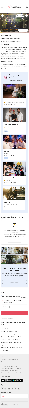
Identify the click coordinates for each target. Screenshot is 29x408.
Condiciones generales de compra (9, 361)
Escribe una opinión (14, 241)
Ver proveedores (14, 282)
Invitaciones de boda (12, 331)
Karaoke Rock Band (10, 178)
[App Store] (6, 381)
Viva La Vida (8, 100)
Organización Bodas (6, 345)
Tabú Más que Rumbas (11, 124)
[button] (14, 232)
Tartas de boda (4, 347)
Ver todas (23, 30)
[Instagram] (12, 388)
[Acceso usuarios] (27, 7)
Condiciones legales (13, 359)
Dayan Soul (13, 319)
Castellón (9, 11)
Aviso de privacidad (5, 364)
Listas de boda (17, 342)
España (6, 396)
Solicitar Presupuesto (14, 313)
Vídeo (20, 334)
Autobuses (13, 336)
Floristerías (16, 339)
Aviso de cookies (16, 364)
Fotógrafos (14, 334)
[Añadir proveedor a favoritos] (26, 15)
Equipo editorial (5, 372)
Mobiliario (20, 336)
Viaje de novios (16, 345)
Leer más (3, 68)
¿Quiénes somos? (14, 370)
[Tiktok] (19, 388)
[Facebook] (2, 388)
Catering (3, 331)
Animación (9, 339)
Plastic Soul (7, 202)
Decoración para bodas (6, 342)
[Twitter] (5, 388)
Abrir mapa (23, 297)
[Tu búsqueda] (2, 15)
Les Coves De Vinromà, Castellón (12, 41)
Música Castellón (5, 306)
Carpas (3, 339)
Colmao (6, 151)
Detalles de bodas (5, 334)
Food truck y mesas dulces (16, 347)
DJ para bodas (4, 350)
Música (3, 11)
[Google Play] (17, 381)
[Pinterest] (9, 388)
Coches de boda (5, 336)
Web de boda (20, 372)
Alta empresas (4, 370)
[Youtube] (15, 388)
